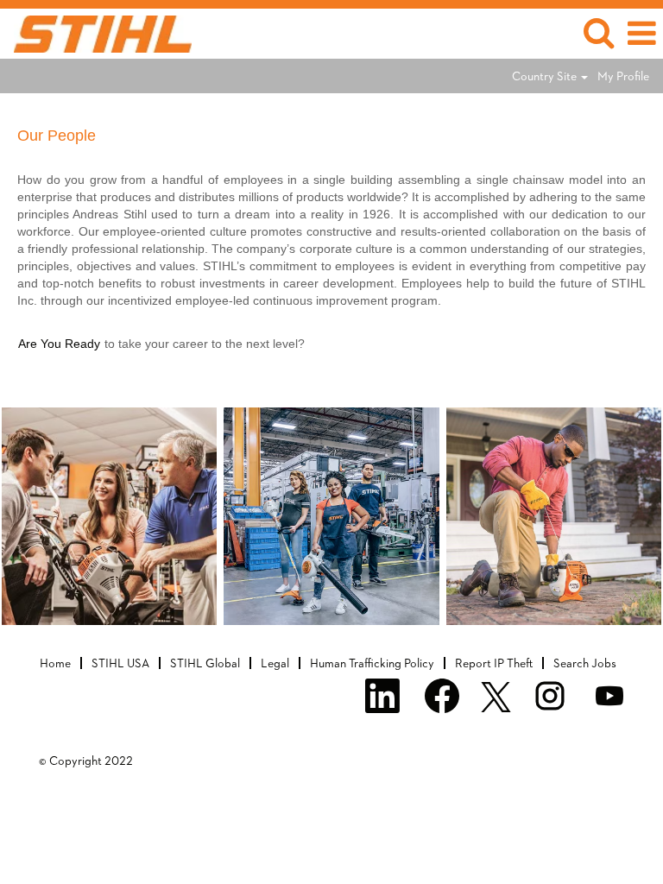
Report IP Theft (494, 662)
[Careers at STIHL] (96, 31)
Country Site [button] (545, 76)
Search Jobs (584, 662)
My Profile (623, 76)
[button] (641, 33)
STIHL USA (120, 662)
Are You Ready (59, 343)
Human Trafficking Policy (372, 662)
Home (55, 662)
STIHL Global (205, 662)
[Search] (598, 32)
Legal (275, 662)
